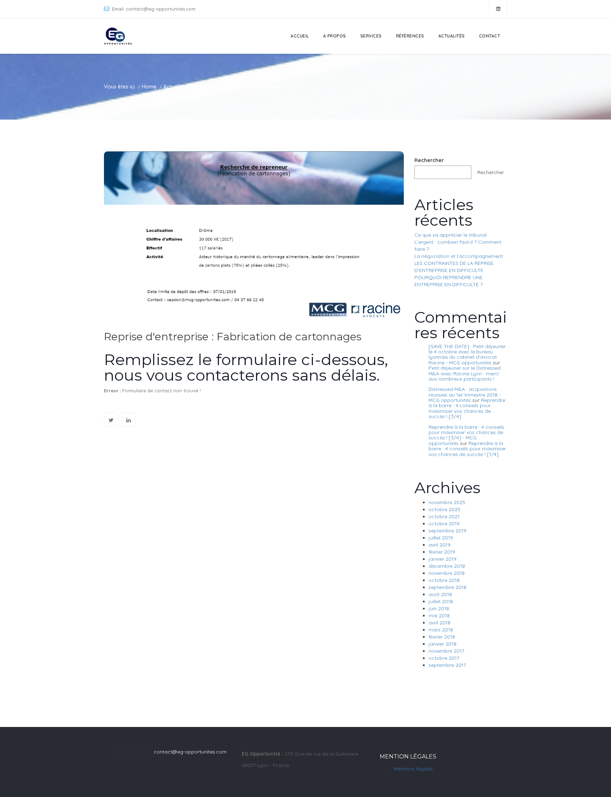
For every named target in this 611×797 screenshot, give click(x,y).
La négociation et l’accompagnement (458, 256)
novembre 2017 (446, 651)
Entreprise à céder (216, 86)
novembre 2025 (447, 502)
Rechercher (429, 160)
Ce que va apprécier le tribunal (450, 235)
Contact (489, 36)
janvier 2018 (442, 644)
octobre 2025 (444, 509)
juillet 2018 (441, 601)
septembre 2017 (447, 665)
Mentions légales (413, 769)
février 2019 (442, 552)
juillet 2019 (441, 538)
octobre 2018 (444, 580)
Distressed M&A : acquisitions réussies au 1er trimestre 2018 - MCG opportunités (465, 394)
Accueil (300, 36)
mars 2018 (441, 629)
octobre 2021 (444, 516)
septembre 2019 (447, 530)
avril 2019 (439, 545)
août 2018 (440, 594)
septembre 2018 (447, 587)
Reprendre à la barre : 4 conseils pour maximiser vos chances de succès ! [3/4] (467, 408)
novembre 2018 (447, 573)
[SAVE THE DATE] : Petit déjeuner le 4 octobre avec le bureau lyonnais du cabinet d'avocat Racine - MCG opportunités (467, 354)
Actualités (451, 36)
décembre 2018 (447, 566)
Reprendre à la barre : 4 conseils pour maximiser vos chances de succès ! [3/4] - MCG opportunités (466, 435)
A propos (334, 36)
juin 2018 (439, 608)
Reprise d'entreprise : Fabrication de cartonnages (232, 336)
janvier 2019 (442, 559)
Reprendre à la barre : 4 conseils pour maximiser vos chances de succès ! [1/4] (467, 448)
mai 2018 (439, 615)
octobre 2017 (444, 658)
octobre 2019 (444, 523)
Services (371, 36)
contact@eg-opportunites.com (190, 752)
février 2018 (442, 637)
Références (410, 36)
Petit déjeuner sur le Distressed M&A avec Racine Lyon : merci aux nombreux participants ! (465, 373)
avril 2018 (439, 622)
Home (149, 86)
